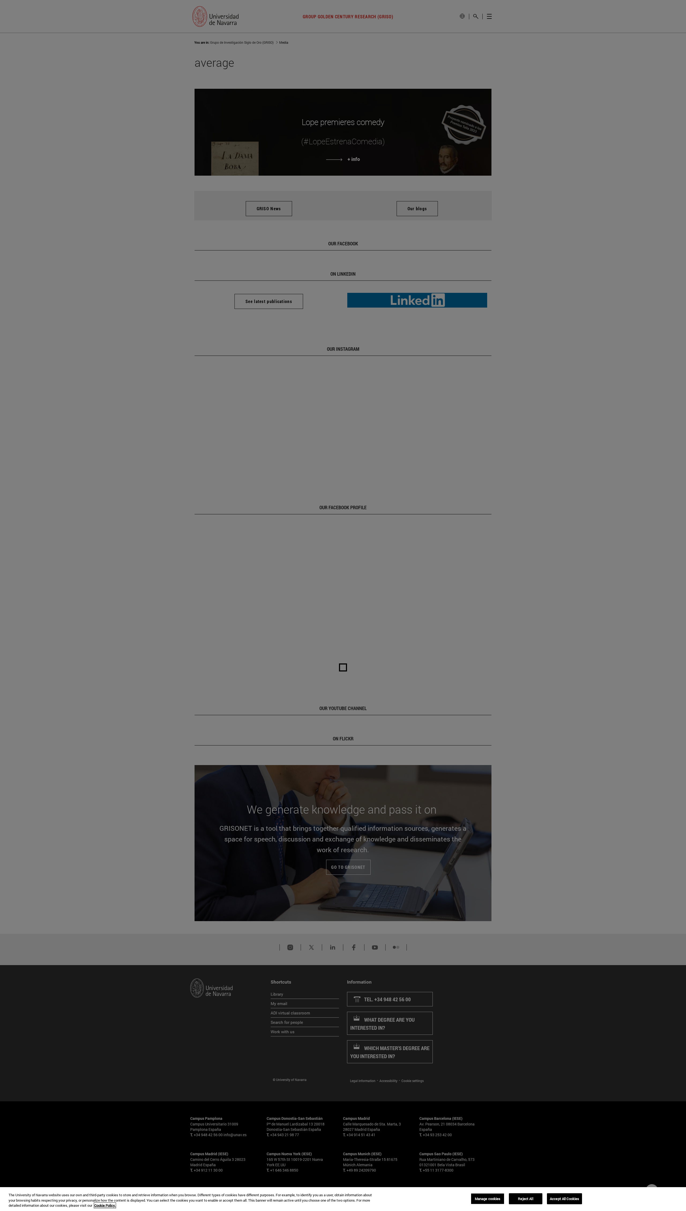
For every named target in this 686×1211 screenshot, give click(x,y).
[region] (343, 1199)
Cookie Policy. (104, 1205)
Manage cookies (488, 1198)
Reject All (525, 1198)
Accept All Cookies (564, 1198)
